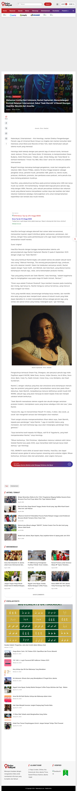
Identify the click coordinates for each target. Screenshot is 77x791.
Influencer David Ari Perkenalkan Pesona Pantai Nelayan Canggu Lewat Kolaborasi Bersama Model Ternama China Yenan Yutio (44, 517)
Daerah (20, 11)
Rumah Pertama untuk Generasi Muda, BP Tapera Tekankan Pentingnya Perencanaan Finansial (61, 564)
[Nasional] (5, 15)
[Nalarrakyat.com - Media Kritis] (7, 4)
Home (5, 11)
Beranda (8, 96)
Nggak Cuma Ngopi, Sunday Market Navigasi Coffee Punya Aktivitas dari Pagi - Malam (37, 585)
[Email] (6, 138)
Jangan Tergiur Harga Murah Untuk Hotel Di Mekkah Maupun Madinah (14, 585)
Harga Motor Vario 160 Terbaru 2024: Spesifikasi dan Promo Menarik (35, 651)
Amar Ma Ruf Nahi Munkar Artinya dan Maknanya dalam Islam (32, 696)
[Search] (57, 4)
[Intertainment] (24, 15)
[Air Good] (14, 15)
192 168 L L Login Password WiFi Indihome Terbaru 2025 (31, 660)
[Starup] (46, 15)
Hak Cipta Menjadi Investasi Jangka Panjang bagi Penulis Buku (32, 705)
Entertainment (45, 11)
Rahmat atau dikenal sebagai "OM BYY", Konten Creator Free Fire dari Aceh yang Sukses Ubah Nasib (43, 526)
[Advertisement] (38, 44)
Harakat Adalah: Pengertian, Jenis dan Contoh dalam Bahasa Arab (25, 645)
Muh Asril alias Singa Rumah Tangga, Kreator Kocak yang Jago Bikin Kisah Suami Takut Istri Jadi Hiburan (43, 507)
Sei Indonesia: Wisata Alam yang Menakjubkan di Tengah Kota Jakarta (35, 678)
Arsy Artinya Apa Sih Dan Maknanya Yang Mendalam (29, 669)
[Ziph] (36, 15)
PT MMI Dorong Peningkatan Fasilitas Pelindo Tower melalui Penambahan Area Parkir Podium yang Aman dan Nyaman (38, 564)
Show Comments (38, 594)
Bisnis (27, 11)
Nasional (12, 11)
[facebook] (6, 123)
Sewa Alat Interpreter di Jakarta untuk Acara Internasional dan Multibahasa (14, 564)
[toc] (75, 239)
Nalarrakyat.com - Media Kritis (44, 788)
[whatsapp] (6, 133)
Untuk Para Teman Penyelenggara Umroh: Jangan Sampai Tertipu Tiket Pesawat (38, 723)
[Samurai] (52, 15)
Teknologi (35, 11)
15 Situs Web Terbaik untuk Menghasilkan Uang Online (30, 714)
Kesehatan (56, 11)
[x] (6, 128)
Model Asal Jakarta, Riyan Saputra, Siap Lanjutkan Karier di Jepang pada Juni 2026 (44, 535)
